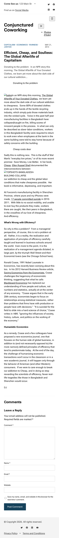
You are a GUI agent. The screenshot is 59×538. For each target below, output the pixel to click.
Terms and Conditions (34, 533)
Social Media (21, 10)
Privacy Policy (10, 533)
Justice (8, 47)
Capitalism (9, 45)
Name (7, 463)
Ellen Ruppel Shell (21, 165)
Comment (8, 425)
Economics (22, 45)
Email (7, 474)
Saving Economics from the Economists (24, 272)
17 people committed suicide (26, 199)
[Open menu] (52, 18)
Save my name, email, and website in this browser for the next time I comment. (30, 498)
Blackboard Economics (15, 283)
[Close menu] (41, 26)
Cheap (7, 165)
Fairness (33, 45)
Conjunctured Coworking (18, 27)
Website (7, 485)
